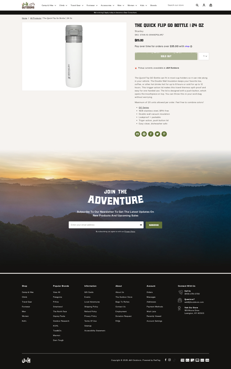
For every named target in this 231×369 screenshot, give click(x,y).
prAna (56, 302)
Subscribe (154, 225)
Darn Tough (58, 340)
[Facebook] (165, 360)
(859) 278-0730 (192, 294)
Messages (151, 297)
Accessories (106, 5)
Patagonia (57, 297)
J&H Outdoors (134, 360)
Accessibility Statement (94, 331)
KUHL (55, 326)
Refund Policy (90, 311)
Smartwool (58, 307)
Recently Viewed (154, 316)
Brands (153, 5)
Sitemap (88, 326)
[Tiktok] (174, 360)
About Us (120, 292)
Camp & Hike (48, 5)
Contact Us (121, 307)
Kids (142, 5)
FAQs (118, 321)
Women (131, 5)
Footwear (91, 5)
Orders (150, 292)
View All (56, 292)
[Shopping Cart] (210, 5)
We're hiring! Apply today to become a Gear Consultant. (115, 13)
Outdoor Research (61, 321)
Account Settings (154, 321)
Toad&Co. (57, 331)
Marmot (56, 335)
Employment (121, 311)
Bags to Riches (122, 302)
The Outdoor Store (124, 297)
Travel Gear (76, 5)
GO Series (144, 107)
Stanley (139, 31)
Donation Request (124, 316)
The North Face (60, 311)
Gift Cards (89, 292)
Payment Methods (155, 307)
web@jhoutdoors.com (194, 302)
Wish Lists (151, 311)
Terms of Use (90, 321)
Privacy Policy (129, 232)
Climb (62, 5)
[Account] (204, 5)
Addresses (151, 302)
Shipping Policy (91, 307)
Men (120, 5)
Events (87, 297)
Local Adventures (92, 302)
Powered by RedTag (151, 360)
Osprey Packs (59, 316)
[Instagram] (169, 360)
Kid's (24, 321)
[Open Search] (197, 5)
